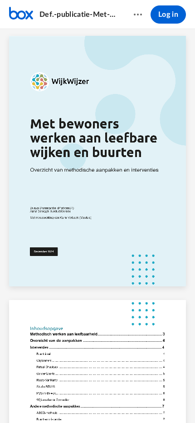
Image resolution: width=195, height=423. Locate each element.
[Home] (21, 14)
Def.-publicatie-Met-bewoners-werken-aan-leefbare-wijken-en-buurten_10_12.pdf (77, 14)
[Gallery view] (148, 400)
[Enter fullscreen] (164, 400)
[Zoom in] (112, 400)
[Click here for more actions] (138, 14)
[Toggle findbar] (30, 400)
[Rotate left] (131, 400)
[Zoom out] (82, 400)
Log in (168, 14)
